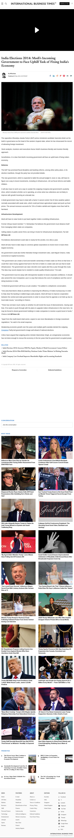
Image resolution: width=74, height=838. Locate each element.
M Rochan (13, 73)
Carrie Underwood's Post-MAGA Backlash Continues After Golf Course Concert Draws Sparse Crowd (53, 462)
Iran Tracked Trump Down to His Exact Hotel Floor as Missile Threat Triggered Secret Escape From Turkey (55, 494)
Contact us (33, 799)
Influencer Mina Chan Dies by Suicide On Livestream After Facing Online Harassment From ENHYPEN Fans (18, 462)
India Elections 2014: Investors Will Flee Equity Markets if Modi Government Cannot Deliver (35, 348)
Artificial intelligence (21, 814)
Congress (4, 330)
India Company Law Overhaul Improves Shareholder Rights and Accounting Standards (32, 356)
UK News (3, 799)
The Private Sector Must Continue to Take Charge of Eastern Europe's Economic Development (15, 757)
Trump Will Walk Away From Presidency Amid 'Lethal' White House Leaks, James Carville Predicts (16, 682)
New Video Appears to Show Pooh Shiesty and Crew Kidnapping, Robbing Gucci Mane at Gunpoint (54, 743)
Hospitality (18, 799)
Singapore (46, 802)
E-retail (17, 797)
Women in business (21, 817)
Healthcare (18, 802)
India (45, 799)
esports (17, 819)
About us (32, 797)
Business (3, 805)
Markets (3, 802)
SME (2, 808)
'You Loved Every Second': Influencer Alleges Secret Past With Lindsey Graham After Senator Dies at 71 (17, 588)
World (2, 797)
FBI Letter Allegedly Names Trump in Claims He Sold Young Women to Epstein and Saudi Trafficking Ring (17, 525)
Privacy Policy (33, 805)
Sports (3, 822)
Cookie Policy (33, 808)
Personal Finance (5, 811)
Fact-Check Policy (35, 817)
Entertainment (5, 817)
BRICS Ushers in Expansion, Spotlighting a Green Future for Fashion (50, 757)
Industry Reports (20, 828)
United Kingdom (48, 805)
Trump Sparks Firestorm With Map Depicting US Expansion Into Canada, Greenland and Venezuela (54, 651)
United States (47, 808)
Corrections (33, 811)
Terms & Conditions (35, 802)
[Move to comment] (71, 75)
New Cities (18, 822)
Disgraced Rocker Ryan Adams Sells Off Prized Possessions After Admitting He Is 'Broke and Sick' (17, 494)
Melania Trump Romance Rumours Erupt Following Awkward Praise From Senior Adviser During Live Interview (17, 619)
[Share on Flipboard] (60, 75)
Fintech (17, 825)
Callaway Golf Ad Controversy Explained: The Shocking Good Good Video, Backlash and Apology (54, 525)
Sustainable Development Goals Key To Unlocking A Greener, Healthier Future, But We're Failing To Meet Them (15, 767)
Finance (18, 808)
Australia (46, 797)
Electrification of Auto (21, 805)
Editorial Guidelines (55, 370)
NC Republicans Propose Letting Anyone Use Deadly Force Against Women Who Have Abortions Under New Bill (17, 651)
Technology (4, 814)
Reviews (3, 825)
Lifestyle (3, 819)
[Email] (67, 75)
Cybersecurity (19, 811)
